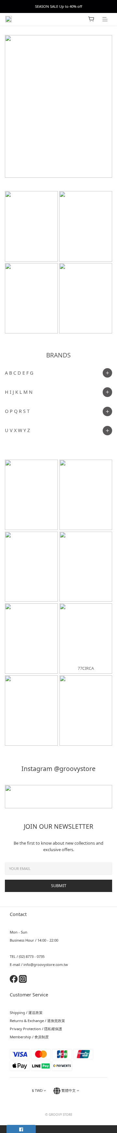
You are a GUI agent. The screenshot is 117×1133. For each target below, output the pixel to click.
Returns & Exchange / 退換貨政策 (37, 1020)
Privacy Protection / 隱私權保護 (36, 1028)
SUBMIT (58, 885)
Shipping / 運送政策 (26, 1012)
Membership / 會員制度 (29, 1036)
